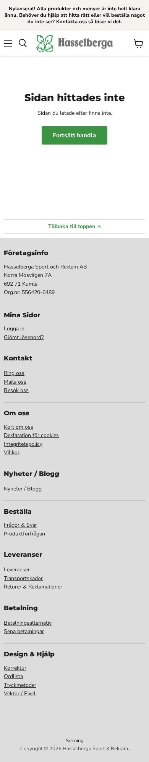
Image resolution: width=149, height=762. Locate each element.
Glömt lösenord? (24, 337)
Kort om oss (18, 427)
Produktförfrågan (24, 533)
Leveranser (17, 569)
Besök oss (16, 390)
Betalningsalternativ (28, 623)
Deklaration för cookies (31, 435)
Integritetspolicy (23, 444)
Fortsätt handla (74, 135)
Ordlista (13, 676)
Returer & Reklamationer (33, 586)
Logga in (14, 328)
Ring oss (14, 373)
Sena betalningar (24, 631)
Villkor (11, 452)
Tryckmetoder (20, 685)
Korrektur (15, 668)
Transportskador (23, 578)
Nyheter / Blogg (23, 488)
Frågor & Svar (20, 525)
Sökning (75, 740)
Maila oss (15, 382)
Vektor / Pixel (20, 693)
